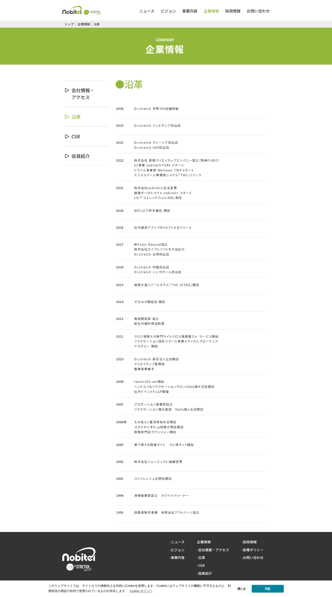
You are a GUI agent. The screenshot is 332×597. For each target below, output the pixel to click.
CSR (75, 136)
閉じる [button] (242, 588)
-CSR (201, 565)
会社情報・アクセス (83, 93)
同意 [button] (267, 588)
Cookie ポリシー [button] (141, 591)
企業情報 (84, 24)
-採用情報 (249, 542)
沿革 (76, 116)
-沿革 (201, 557)
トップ (69, 24)
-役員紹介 (204, 573)
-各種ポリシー (253, 550)
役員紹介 (80, 156)
